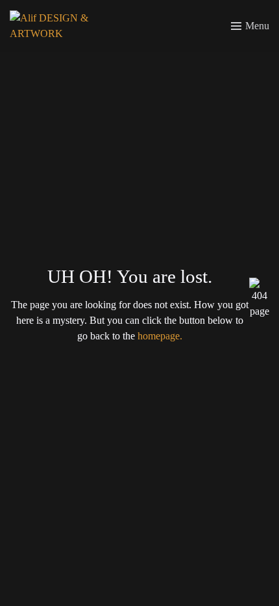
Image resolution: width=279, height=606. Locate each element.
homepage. (160, 335)
